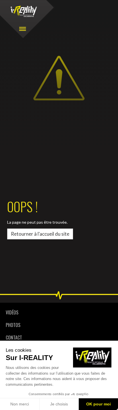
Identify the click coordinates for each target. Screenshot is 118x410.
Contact (14, 337)
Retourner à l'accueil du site (40, 234)
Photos (13, 325)
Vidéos (12, 312)
